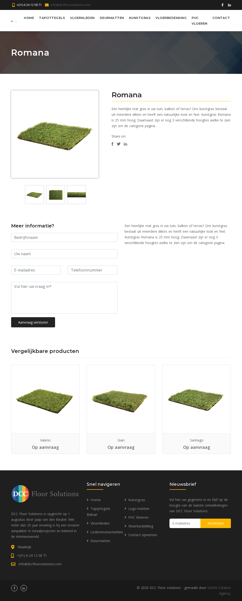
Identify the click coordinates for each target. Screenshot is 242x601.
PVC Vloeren (199, 20)
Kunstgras (140, 18)
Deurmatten (112, 18)
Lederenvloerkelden (107, 532)
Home (29, 18)
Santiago (196, 440)
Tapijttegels (52, 18)
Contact (221, 18)
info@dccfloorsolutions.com (71, 5)
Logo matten (138, 508)
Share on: (119, 136)
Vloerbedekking (171, 18)
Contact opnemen (142, 534)
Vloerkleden (82, 18)
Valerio (45, 440)
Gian (121, 440)
